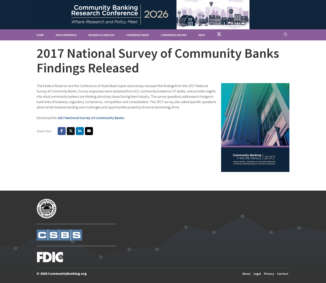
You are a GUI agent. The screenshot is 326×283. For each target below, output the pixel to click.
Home (40, 35)
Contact (282, 274)
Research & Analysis (101, 35)
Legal (257, 274)
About (246, 274)
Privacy (269, 274)
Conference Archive (174, 35)
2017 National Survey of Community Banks (91, 118)
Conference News (137, 35)
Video (201, 35)
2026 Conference (66, 35)
